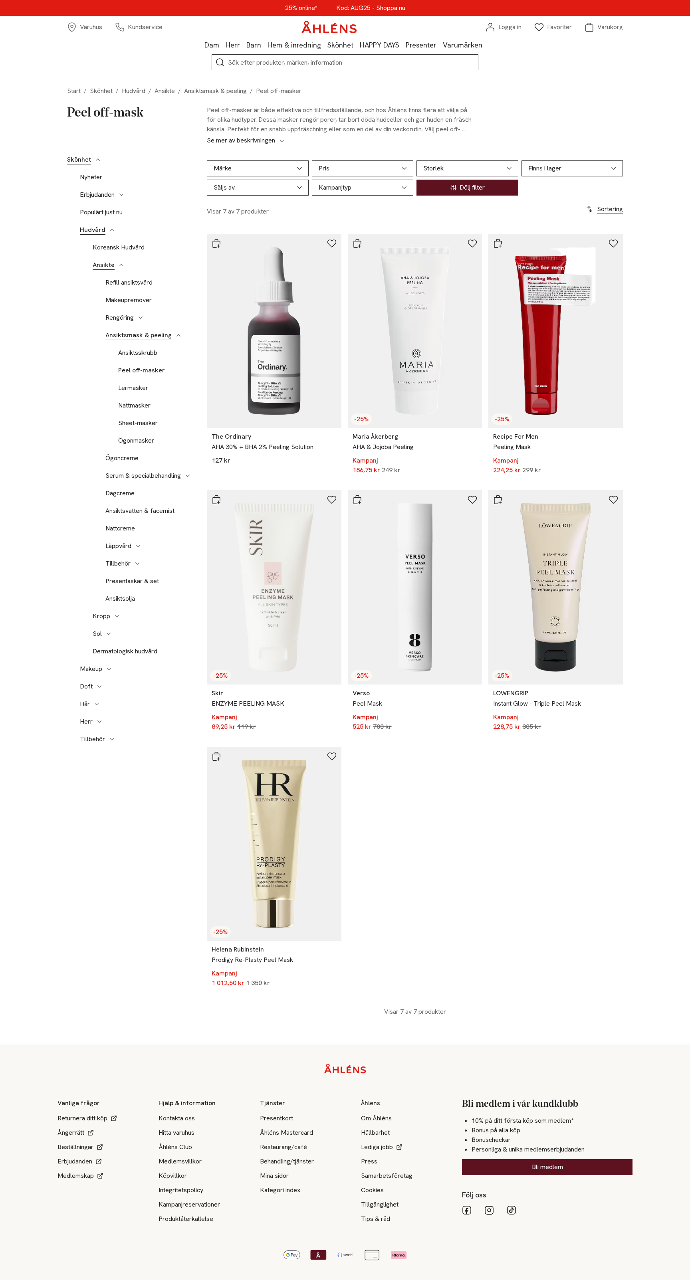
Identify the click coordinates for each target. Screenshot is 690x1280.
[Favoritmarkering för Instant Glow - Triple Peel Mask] (613, 499)
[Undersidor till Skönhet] (97, 159)
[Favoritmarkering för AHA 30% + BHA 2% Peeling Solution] (331, 243)
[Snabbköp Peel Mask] (357, 499)
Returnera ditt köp (82, 1118)
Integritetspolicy (181, 1190)
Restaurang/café (283, 1147)
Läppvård (118, 546)
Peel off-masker (141, 370)
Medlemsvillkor (180, 1161)
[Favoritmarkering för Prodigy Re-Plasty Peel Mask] (331, 756)
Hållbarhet (375, 1132)
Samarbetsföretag (386, 1175)
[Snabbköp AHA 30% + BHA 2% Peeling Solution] (216, 243)
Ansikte (165, 91)
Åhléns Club (175, 1147)
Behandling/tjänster (287, 1161)
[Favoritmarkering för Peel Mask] (472, 499)
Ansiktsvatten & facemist (139, 511)
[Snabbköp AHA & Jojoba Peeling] (357, 243)
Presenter (421, 44)
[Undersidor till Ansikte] (121, 265)
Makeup (91, 669)
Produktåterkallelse (186, 1219)
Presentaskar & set (132, 581)
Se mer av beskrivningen (241, 140)
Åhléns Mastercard (286, 1132)
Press (369, 1161)
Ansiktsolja (120, 599)
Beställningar (75, 1147)
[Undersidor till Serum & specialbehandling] (187, 475)
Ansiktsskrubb (137, 353)
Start (74, 91)
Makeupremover (128, 300)
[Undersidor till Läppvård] (138, 546)
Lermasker (133, 388)
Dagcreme (120, 493)
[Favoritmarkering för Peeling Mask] (613, 243)
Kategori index (280, 1190)
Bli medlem (547, 1167)
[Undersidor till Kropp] (117, 616)
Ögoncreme (122, 458)
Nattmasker (134, 406)
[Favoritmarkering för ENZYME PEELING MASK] (331, 499)
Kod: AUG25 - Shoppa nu (370, 8)
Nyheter (91, 177)
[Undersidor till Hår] (96, 704)
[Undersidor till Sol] (108, 633)
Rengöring (119, 318)
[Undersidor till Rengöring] (140, 317)
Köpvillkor (173, 1175)
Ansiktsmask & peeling (215, 91)
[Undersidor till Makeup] (109, 669)
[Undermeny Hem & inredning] (324, 44)
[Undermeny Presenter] (439, 44)
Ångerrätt (71, 1132)
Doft (86, 686)
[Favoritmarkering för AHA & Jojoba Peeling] (472, 243)
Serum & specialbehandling (143, 476)
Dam (211, 44)
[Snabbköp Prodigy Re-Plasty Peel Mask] (216, 756)
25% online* (301, 8)
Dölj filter (472, 187)
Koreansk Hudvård (119, 247)
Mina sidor (274, 1175)
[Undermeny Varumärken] (485, 44)
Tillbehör (118, 564)
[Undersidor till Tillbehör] (137, 563)
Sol (97, 634)
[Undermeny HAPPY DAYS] (402, 44)
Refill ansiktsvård (129, 283)
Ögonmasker (136, 441)
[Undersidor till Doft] (99, 686)
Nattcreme (120, 528)
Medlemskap (76, 1175)
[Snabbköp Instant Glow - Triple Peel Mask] (498, 499)
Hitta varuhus (176, 1132)
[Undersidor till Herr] (99, 721)
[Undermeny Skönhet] (356, 44)
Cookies (372, 1190)
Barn (253, 44)
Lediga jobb (377, 1147)
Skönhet (340, 44)
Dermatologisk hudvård (125, 651)
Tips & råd (375, 1219)
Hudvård (133, 91)
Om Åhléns (376, 1118)
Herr (233, 44)
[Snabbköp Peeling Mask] (498, 243)
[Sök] (220, 62)
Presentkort (276, 1118)
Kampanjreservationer (189, 1204)
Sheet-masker (138, 423)
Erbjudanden (97, 195)
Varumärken (462, 44)
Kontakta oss (177, 1118)
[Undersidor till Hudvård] (112, 229)
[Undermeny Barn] (264, 44)
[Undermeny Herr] (243, 44)
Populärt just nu (101, 212)
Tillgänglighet (380, 1204)
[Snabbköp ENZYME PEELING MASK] (216, 499)
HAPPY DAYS (379, 44)
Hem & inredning (294, 44)
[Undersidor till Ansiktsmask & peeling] (178, 335)
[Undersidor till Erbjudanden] (121, 194)
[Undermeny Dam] (222, 44)
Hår (85, 704)
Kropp (101, 616)
